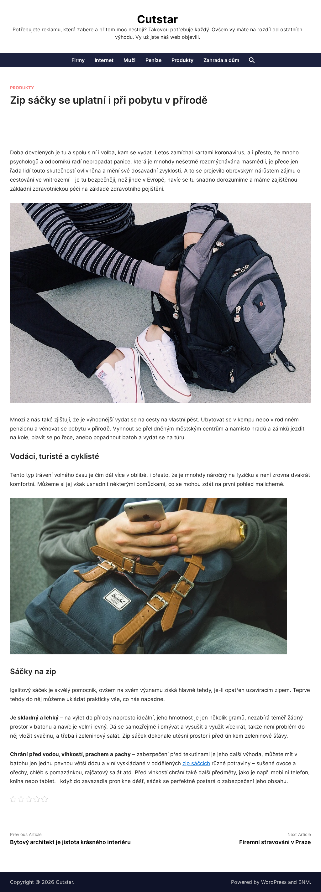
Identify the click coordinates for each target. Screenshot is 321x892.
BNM (304, 882)
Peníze (153, 60)
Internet (104, 60)
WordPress (274, 882)
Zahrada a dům (221, 60)
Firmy (78, 60)
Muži (129, 60)
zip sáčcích (196, 763)
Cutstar (157, 19)
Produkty (182, 60)
